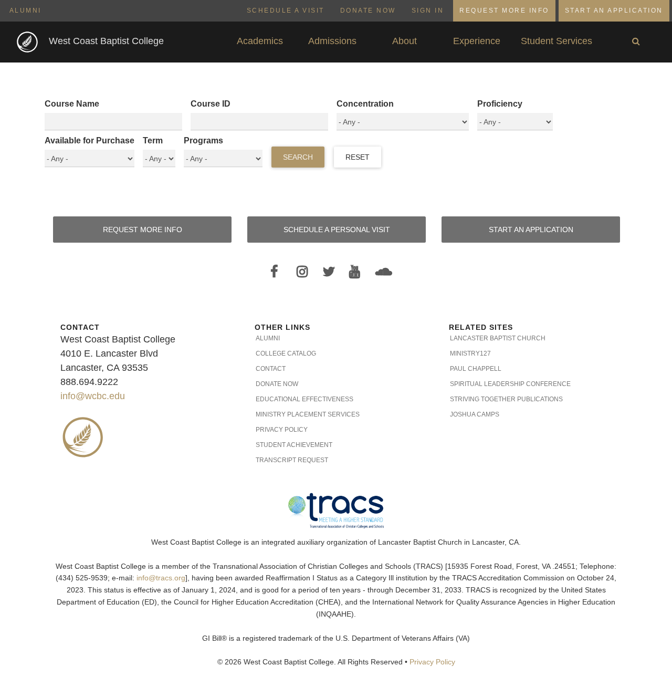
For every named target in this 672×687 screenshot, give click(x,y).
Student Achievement (294, 445)
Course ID (210, 103)
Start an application (531, 229)
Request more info (142, 229)
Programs (203, 140)
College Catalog (286, 353)
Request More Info (504, 10)
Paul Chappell (475, 368)
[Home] (28, 41)
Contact (271, 368)
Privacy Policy (282, 429)
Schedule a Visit (285, 10)
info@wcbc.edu (92, 396)
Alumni (25, 10)
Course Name (72, 103)
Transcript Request (292, 460)
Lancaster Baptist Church (497, 338)
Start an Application (614, 10)
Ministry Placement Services (308, 414)
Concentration (365, 103)
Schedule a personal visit (337, 229)
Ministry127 (470, 353)
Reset (357, 157)
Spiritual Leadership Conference (510, 384)
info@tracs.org (160, 578)
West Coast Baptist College (106, 41)
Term (153, 140)
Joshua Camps (474, 414)
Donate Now (368, 10)
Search (298, 157)
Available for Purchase (89, 140)
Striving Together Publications (506, 399)
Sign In (428, 10)
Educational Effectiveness (304, 399)
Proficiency (499, 103)
